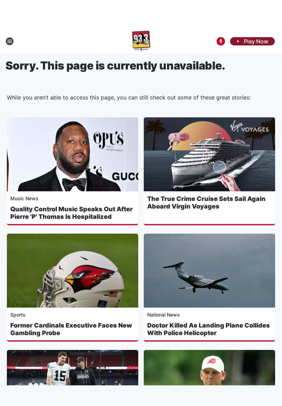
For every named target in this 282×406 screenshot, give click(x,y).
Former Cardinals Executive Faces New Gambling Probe (71, 329)
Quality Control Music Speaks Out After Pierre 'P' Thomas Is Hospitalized (71, 212)
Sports (17, 315)
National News (163, 315)
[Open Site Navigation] (10, 41)
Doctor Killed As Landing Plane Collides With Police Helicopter (208, 329)
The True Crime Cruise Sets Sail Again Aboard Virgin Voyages (206, 202)
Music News (24, 198)
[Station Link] (141, 41)
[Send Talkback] (221, 41)
